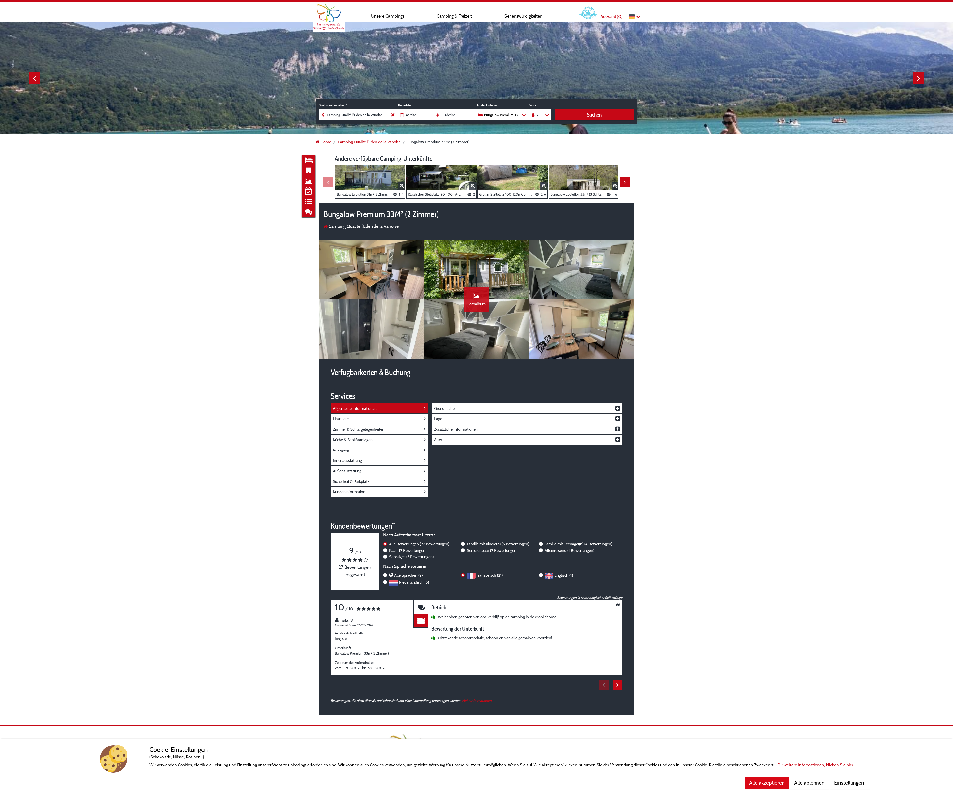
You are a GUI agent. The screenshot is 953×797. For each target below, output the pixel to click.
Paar (407, 550)
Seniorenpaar (492, 550)
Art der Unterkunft (488, 105)
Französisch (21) (489, 575)
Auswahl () (611, 16)
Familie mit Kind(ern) (498, 543)
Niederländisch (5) (414, 582)
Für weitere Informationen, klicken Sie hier (815, 764)
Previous (34, 78)
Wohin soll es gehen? (333, 105)
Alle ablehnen (809, 782)
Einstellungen (849, 782)
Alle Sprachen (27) (409, 575)
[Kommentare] (420, 607)
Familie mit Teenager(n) (578, 543)
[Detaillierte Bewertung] (420, 621)
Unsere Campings (387, 16)
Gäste (532, 105)
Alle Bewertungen (419, 543)
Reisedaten (405, 105)
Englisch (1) (563, 575)
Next (918, 78)
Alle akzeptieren (767, 782)
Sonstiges (411, 556)
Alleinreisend (569, 550)
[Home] (329, 14)
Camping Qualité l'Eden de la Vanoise (363, 226)
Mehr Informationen (477, 700)
